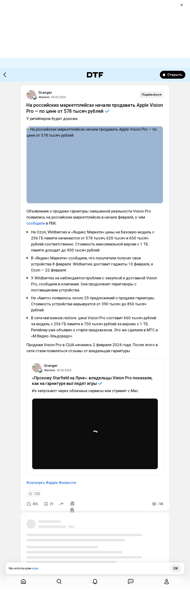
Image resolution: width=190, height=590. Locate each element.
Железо (44, 97)
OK (175, 568)
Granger (45, 92)
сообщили (35, 223)
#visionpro (35, 482)
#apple (52, 482)
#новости (67, 482)
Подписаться (151, 94)
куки (35, 568)
